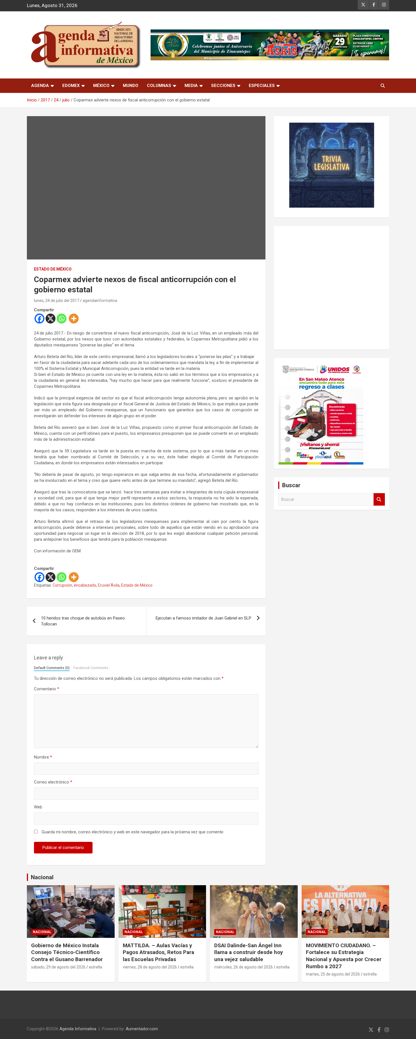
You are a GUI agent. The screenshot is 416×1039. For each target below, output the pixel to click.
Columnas (159, 85)
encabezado (85, 585)
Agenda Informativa (77, 1028)
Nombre (43, 757)
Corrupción (62, 585)
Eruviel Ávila (108, 585)
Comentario (46, 688)
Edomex (71, 85)
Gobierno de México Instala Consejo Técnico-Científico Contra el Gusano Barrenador (67, 952)
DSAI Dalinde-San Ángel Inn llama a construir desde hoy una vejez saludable (248, 952)
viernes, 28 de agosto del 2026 (150, 967)
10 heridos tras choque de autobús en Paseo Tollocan (83, 621)
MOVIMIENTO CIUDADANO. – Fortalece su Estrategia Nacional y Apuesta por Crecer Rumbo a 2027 (343, 956)
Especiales (262, 85)
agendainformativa (100, 300)
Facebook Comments (90, 668)
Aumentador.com (142, 1028)
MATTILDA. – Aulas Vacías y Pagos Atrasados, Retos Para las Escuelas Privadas (158, 952)
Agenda (40, 85)
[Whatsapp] (62, 318)
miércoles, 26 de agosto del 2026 (243, 967)
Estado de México (53, 269)
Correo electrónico (53, 782)
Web (38, 807)
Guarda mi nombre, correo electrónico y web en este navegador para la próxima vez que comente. (133, 831)
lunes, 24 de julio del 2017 (56, 300)
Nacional (42, 877)
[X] (50, 318)
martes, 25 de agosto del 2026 (333, 974)
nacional (42, 932)
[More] (74, 318)
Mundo (130, 85)
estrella (95, 967)
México (101, 85)
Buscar (379, 499)
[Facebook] (39, 318)
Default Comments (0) (52, 668)
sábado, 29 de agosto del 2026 (58, 967)
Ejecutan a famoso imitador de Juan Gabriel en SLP (203, 618)
